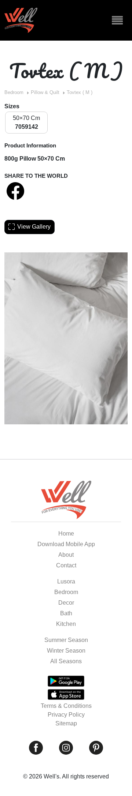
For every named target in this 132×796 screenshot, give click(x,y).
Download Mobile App (66, 544)
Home (66, 533)
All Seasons (66, 661)
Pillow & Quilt (45, 92)
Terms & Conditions (66, 706)
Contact (66, 565)
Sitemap (66, 723)
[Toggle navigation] (117, 20)
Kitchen (66, 624)
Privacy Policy (66, 714)
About (66, 555)
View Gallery (34, 227)
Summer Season (66, 640)
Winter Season (66, 650)
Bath (66, 613)
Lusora (66, 581)
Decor (66, 603)
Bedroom (13, 92)
